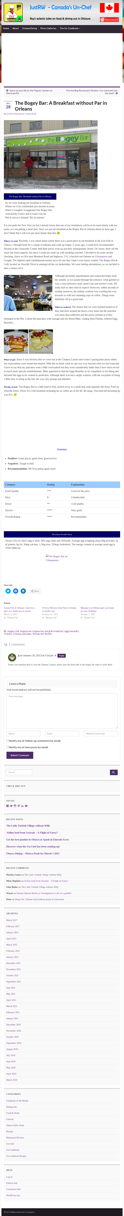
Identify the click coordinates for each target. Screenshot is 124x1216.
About (15, 28)
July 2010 (10, 1055)
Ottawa (17, 633)
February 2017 (13, 926)
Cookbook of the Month (17, 1101)
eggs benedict (71, 631)
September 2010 (13, 1043)
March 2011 (11, 1006)
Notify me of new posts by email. (28, 747)
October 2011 (12, 975)
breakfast (58, 631)
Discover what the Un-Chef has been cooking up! (33, 846)
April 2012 (11, 938)
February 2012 (13, 951)
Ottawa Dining (29, 28)
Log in (9, 1177)
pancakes (26, 633)
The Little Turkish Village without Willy (28, 825)
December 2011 (13, 963)
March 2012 (11, 945)
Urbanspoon (101, 256)
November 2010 (13, 1031)
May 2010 (11, 1067)
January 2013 (12, 932)
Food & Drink (30, 114)
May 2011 (10, 994)
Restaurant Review (42, 633)
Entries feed (11, 1183)
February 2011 (13, 1012)
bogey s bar (13, 631)
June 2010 (11, 1061)
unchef (9, 114)
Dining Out (19, 114)
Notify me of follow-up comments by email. (35, 740)
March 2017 (11, 920)
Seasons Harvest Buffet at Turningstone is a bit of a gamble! (44, 893)
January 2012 (12, 957)
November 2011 (13, 969)
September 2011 (13, 981)
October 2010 (12, 1037)
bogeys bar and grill (42, 631)
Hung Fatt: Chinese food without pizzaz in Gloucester (39, 899)
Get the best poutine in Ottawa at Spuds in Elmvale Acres (37, 839)
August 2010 (12, 1049)
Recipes (9, 1131)
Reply (61, 655)
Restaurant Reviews (15, 1137)
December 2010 (13, 1024)
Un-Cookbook (12, 1150)
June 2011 (10, 988)
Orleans (8, 633)
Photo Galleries (48, 28)
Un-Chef (10, 1144)
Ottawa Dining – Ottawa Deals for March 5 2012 (32, 853)
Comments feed (13, 1189)
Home (6, 28)
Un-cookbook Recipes (16, 1156)
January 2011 (12, 1018)
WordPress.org (13, 1195)
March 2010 (11, 1080)
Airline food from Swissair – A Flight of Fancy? (32, 832)
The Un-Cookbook (69, 28)
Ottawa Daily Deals (15, 1125)
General (9, 1119)
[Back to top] (117, 1209)
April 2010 (11, 1074)
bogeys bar (26, 631)
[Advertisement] (62, 62)
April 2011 (11, 1000)
